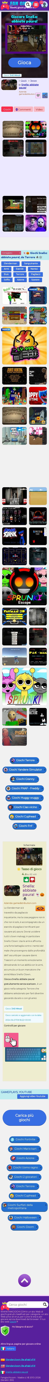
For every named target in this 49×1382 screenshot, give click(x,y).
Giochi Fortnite (25, 1139)
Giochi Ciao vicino (25, 807)
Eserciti (19, 269)
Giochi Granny (25, 779)
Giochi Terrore (25, 760)
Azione (20, 279)
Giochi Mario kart (26, 1148)
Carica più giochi (24, 1117)
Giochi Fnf (25, 825)
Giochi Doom (25, 1226)
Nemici (34, 269)
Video (39, 109)
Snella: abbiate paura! (17, 1372)
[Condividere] (45, 95)
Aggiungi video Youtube (32, 1096)
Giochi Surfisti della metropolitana (20, 1206)
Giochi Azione (25, 1158)
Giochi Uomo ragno (25, 1167)
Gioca (24, 62)
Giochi (7, 109)
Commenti (23, 109)
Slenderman (10, 263)
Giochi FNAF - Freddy (25, 788)
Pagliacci (35, 274)
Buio (6, 274)
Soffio (7, 279)
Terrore (20, 274)
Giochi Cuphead (25, 816)
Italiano (10, 1348)
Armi (6, 269)
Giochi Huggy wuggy (25, 797)
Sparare (35, 279)
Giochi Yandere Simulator (25, 769)
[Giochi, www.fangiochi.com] (18, 5)
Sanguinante (31, 263)
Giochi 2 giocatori (25, 1176)
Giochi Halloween (25, 1217)
